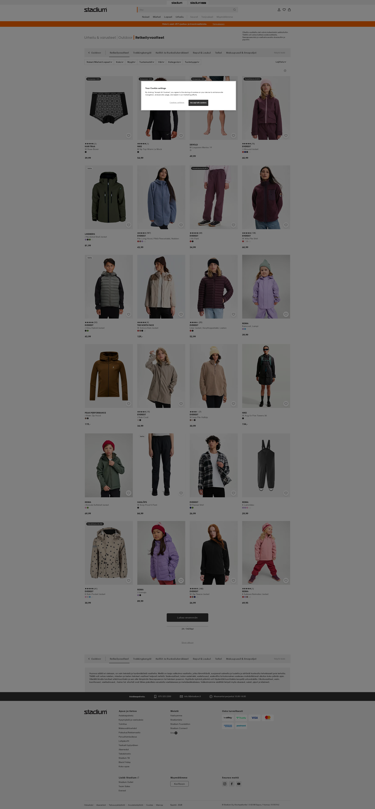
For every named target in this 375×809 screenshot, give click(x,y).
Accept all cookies (198, 103)
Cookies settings (177, 103)
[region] (188, 95)
